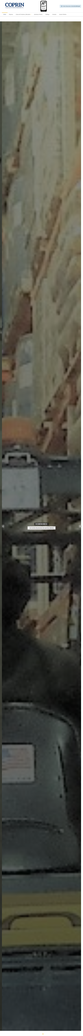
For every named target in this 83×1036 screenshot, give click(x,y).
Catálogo (47, 14)
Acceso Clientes (62, 14)
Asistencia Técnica (38, 14)
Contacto (54, 14)
